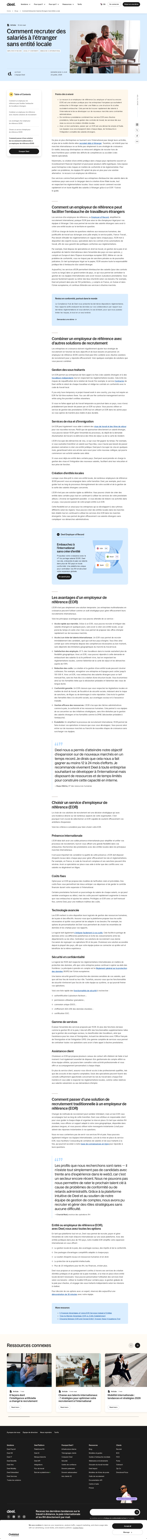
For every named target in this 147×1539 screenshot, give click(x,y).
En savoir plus (64, 577)
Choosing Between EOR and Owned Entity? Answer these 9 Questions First (90, 1319)
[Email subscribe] (137, 1512)
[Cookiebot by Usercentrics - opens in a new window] (14, 1534)
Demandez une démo (65, 319)
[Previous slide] (131, 1345)
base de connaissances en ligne (95, 1144)
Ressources (67, 4)
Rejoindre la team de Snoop (127, 1499)
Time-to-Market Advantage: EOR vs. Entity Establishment (82, 1316)
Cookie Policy (78, 1528)
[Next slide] (137, 1345)
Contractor (119, 381)
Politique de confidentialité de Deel (115, 1518)
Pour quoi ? (38, 4)
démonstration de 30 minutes (64, 1294)
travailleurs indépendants (63, 378)
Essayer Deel (24, 151)
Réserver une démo (131, 4)
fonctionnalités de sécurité (85, 991)
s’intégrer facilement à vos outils (88, 933)
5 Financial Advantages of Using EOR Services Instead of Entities (86, 1313)
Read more (15, 1407)
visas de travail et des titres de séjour (110, 426)
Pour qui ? (53, 4)
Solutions (24, 4)
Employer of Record (100, 217)
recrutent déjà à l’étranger (90, 143)
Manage (126, 1532)
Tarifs (79, 4)
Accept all (127, 1526)
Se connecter (114, 4)
